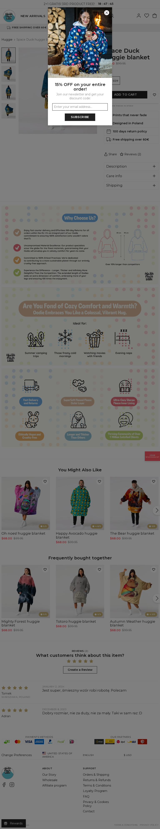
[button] (80, 414)
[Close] (106, 12)
